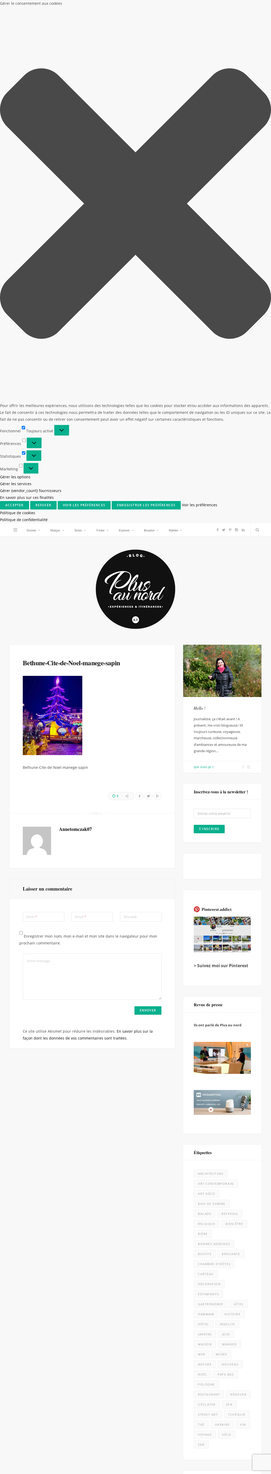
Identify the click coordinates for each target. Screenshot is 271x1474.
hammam (206, 1314)
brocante (231, 1254)
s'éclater (207, 1404)
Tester (78, 530)
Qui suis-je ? (204, 767)
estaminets (208, 1294)
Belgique (206, 1224)
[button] (135, 204)
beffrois (230, 1214)
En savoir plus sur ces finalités (27, 497)
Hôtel (203, 1324)
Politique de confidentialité (24, 519)
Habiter (173, 530)
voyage (205, 1434)
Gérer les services (15, 483)
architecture (210, 1174)
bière (203, 1234)
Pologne (206, 1384)
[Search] (256, 529)
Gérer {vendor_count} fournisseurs (30, 490)
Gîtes (238, 1304)
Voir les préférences (84, 505)
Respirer (149, 530)
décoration (209, 1284)
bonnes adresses (214, 1244)
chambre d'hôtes (214, 1264)
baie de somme (211, 1204)
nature (204, 1364)
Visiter (100, 530)
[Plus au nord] (135, 590)
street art (208, 1414)
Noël (202, 1374)
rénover (238, 1394)
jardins (205, 1334)
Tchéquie (236, 1414)
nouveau (230, 1364)
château (206, 1274)
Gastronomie (210, 1304)
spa (229, 1404)
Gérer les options (15, 476)
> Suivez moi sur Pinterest (221, 965)
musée (221, 1354)
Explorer (124, 530)
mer (201, 1354)
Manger (55, 530)
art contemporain (216, 1184)
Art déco (206, 1194)
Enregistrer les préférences (146, 505)
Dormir (31, 530)
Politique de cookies (17, 512)
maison (205, 1344)
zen (201, 1445)
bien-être (234, 1224)
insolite (227, 1324)
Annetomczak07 (75, 829)
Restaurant (209, 1394)
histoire (232, 1314)
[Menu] (15, 529)
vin (243, 1424)
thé (201, 1424)
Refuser (43, 505)
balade (204, 1214)
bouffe (204, 1254)
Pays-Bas (226, 1374)
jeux (226, 1334)
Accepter (14, 505)
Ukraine (222, 1424)
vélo (226, 1434)
